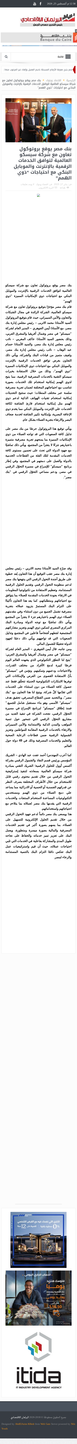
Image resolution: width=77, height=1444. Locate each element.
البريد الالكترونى (46, 187)
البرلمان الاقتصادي (20, 1417)
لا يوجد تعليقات (27, 184)
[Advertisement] (38, 241)
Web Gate (46, 1424)
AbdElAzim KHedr (25, 1424)
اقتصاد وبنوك (42, 184)
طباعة (63, 187)
